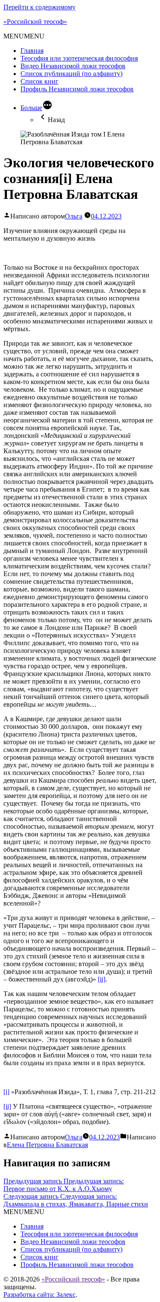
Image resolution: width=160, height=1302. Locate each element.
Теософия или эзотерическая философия (79, 58)
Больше (31, 107)
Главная (32, 50)
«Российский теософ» (35, 21)
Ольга (73, 216)
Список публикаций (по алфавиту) (71, 73)
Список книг (39, 81)
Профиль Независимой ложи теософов (77, 89)
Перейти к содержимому (39, 7)
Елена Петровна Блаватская (47, 1144)
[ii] (101, 979)
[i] (6, 1091)
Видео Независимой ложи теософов (72, 66)
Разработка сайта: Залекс (39, 1294)
